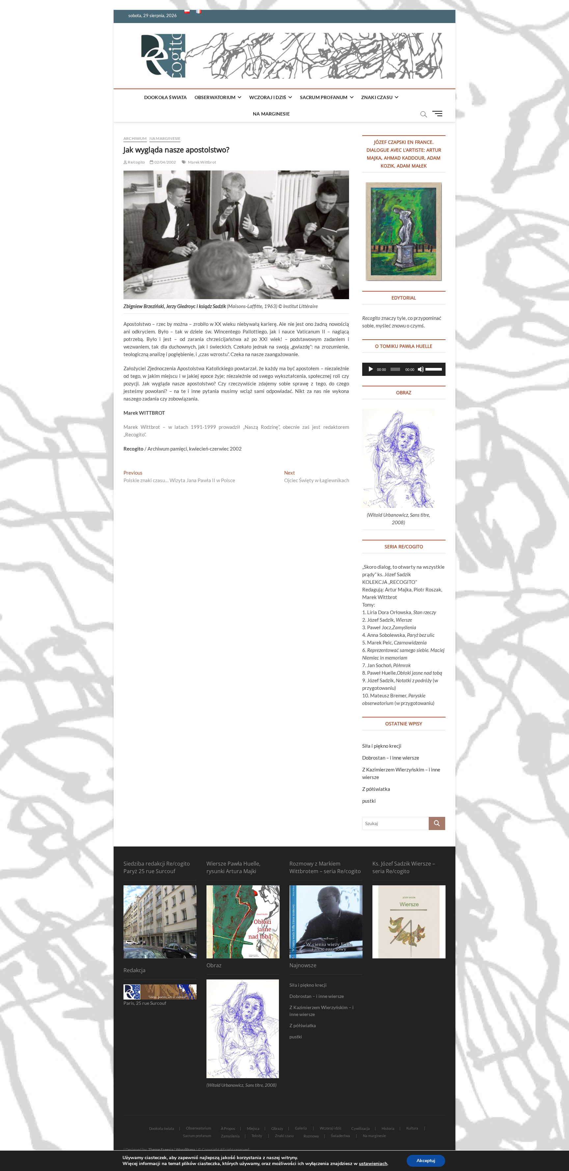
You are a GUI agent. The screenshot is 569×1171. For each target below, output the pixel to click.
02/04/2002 (164, 162)
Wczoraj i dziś (267, 97)
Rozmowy (311, 1136)
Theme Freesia (160, 1149)
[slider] (433, 369)
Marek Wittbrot (202, 162)
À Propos (228, 1128)
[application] (404, 369)
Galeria (301, 1128)
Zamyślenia (230, 1136)
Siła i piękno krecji (381, 746)
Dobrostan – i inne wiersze (390, 758)
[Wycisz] (421, 369)
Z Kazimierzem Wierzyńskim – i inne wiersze (321, 1010)
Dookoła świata (165, 97)
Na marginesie (271, 114)
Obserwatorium (215, 97)
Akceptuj (426, 1161)
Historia (388, 1128)
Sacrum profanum (324, 97)
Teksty (257, 1135)
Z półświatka (376, 789)
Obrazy (277, 1128)
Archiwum (135, 138)
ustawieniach (373, 1164)
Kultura (412, 1128)
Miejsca (253, 1128)
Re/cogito (136, 162)
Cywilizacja (360, 1128)
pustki (369, 801)
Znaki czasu (377, 97)
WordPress (185, 1149)
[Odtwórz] (370, 369)
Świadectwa (340, 1135)
